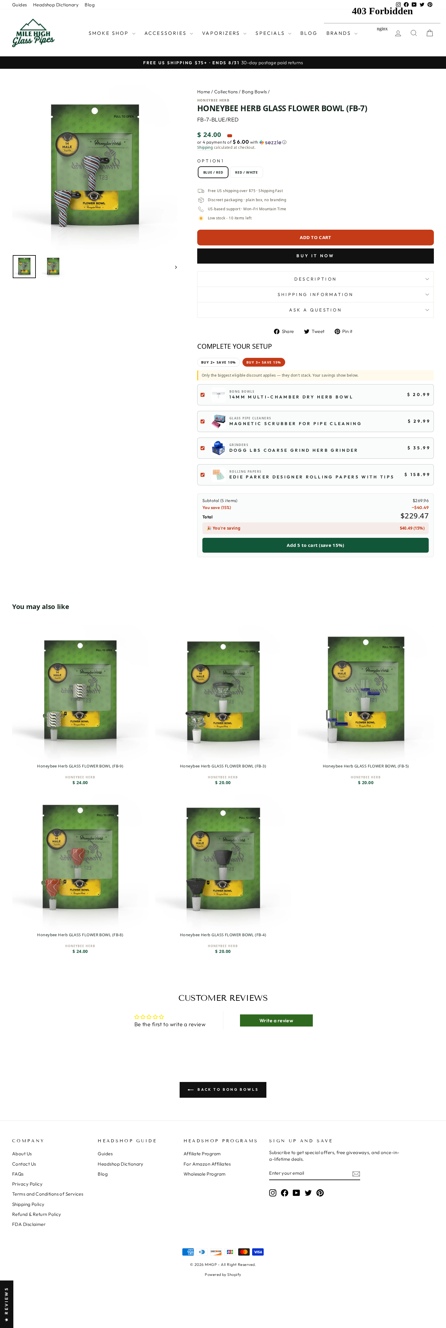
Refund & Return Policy (36, 1214)
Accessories (166, 33)
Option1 (210, 161)
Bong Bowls (254, 92)
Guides (19, 5)
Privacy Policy (27, 1184)
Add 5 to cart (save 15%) (315, 545)
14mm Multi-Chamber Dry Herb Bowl (291, 397)
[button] (315, 142)
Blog (90, 5)
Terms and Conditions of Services (47, 1194)
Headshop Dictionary (56, 5)
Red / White (246, 172)
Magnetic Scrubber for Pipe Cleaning (295, 423)
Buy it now (315, 255)
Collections (226, 92)
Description (315, 279)
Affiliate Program (202, 1154)
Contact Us (24, 1164)
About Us (22, 1154)
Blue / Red (213, 172)
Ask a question (315, 310)
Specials (271, 33)
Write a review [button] (276, 1020)
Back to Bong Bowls (227, 1089)
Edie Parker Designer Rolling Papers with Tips (311, 477)
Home (203, 92)
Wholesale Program (205, 1174)
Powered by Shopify (223, 1274)
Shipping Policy (28, 1204)
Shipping (205, 147)
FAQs (18, 1174)
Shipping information (315, 294)
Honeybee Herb (213, 100)
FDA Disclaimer (29, 1224)
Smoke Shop (110, 33)
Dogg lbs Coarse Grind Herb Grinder (294, 450)
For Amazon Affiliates (207, 1164)
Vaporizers (222, 33)
